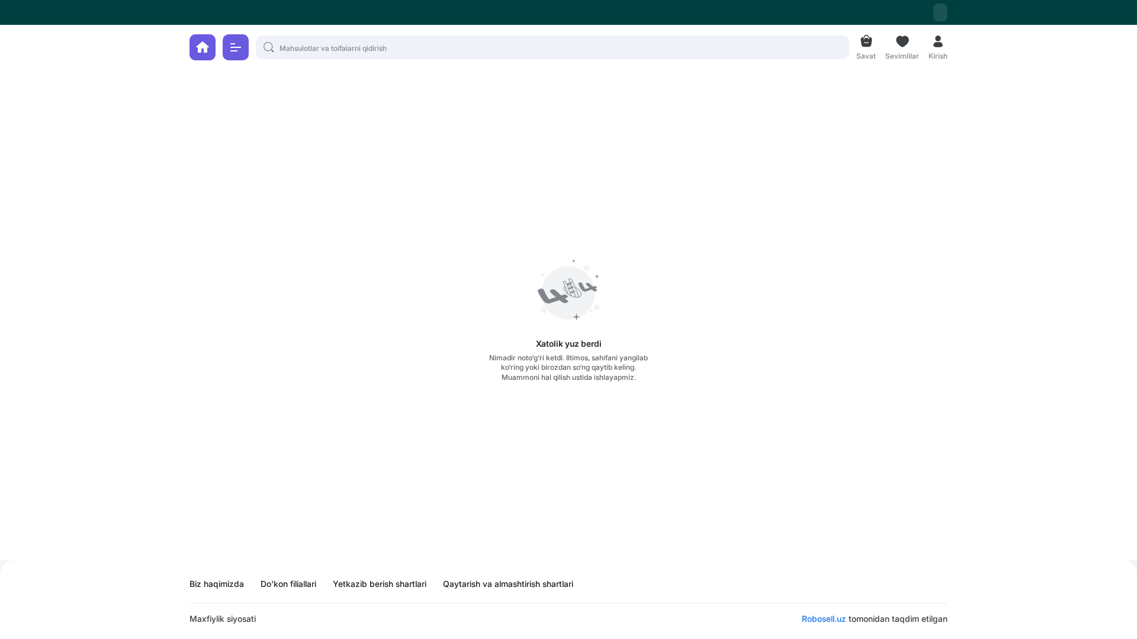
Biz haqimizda (217, 584)
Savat (866, 54)
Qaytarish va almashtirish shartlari (508, 584)
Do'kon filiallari (288, 584)
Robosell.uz (824, 619)
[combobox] (940, 12)
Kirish (938, 54)
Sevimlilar (902, 54)
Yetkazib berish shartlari (379, 584)
